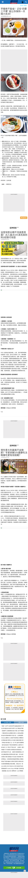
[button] (26, 2)
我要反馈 (24, 217)
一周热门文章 (21, 722)
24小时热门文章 (7, 722)
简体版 (21, 5)
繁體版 (25, 5)
